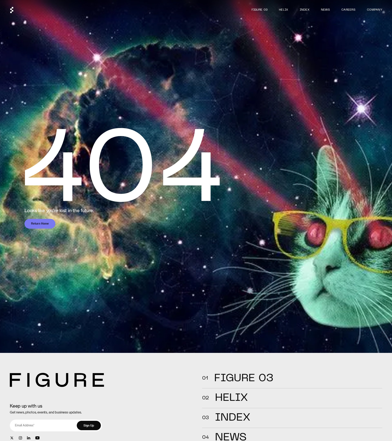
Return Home (40, 223)
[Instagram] (20, 438)
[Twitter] (12, 438)
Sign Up (89, 425)
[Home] (11, 10)
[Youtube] (37, 437)
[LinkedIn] (28, 437)
